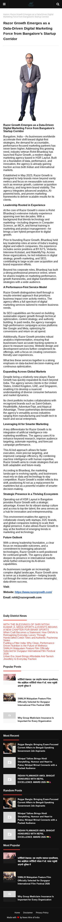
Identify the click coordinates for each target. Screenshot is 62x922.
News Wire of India (31, 917)
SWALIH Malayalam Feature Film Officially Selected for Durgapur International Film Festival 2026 (29, 651)
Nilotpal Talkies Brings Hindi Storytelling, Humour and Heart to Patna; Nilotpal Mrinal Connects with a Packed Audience (37, 763)
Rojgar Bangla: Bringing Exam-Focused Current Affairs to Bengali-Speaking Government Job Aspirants (38, 747)
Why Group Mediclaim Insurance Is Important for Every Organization (36, 719)
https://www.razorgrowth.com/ (33, 592)
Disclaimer (28, 913)
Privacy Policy (42, 913)
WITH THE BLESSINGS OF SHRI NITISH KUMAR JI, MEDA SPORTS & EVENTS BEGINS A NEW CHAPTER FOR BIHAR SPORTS (30, 627)
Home (6, 14)
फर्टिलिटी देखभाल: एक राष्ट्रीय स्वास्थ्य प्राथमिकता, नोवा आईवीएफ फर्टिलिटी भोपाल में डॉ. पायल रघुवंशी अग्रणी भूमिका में (38, 682)
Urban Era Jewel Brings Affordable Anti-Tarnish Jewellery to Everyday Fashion (28, 657)
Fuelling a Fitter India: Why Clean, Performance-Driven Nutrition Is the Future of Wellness (29, 644)
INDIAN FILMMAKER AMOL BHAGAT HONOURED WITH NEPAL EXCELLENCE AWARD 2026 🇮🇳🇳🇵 (36, 778)
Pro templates (48, 917)
